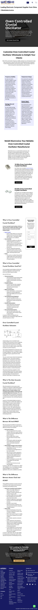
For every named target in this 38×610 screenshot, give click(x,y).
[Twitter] (32, 584)
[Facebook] (27, 584)
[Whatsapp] (35, 584)
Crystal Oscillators (29, 168)
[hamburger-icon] (28, 3)
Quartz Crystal (7, 232)
